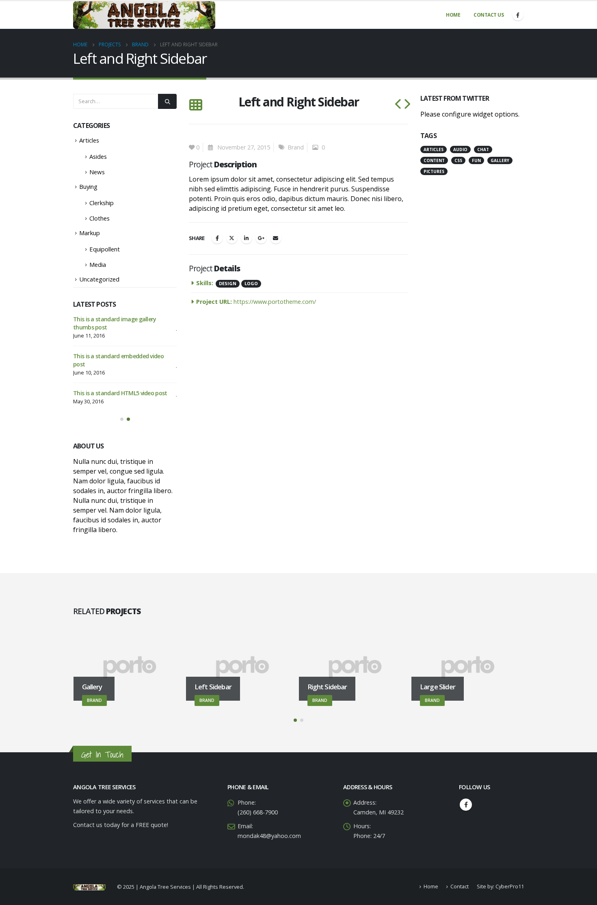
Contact (459, 887)
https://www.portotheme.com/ (275, 301)
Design (227, 283)
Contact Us (489, 14)
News (97, 172)
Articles (89, 140)
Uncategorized (99, 279)
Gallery (500, 160)
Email (275, 238)
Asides (98, 156)
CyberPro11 (509, 887)
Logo (251, 283)
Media (97, 264)
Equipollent (104, 249)
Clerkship (101, 203)
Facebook (217, 238)
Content (434, 160)
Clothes (99, 218)
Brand (296, 147)
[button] (122, 419)
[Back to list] (195, 105)
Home (453, 14)
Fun (476, 160)
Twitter (232, 238)
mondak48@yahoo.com (269, 836)
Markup (89, 233)
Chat (483, 149)
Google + (261, 238)
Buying (88, 186)
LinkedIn (246, 238)
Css (458, 160)
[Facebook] (517, 15)
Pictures (434, 171)
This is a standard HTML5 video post (120, 393)
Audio (460, 149)
